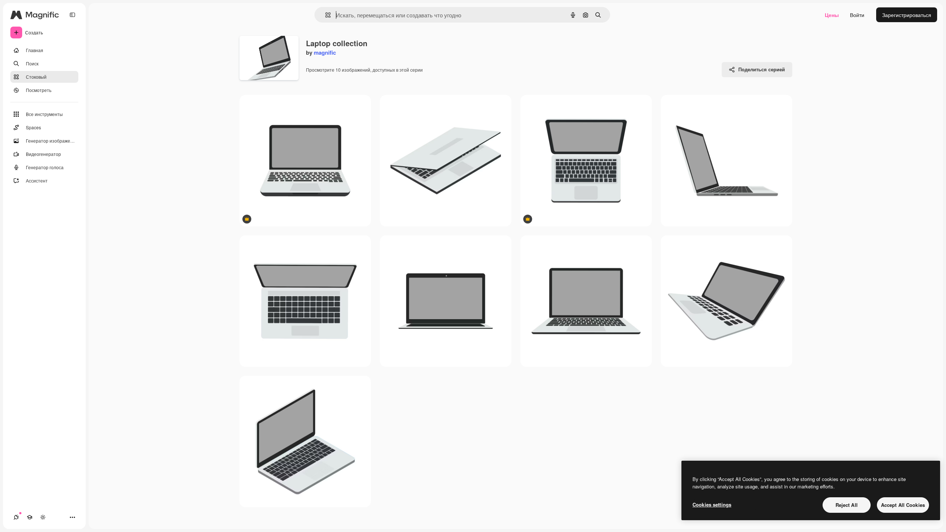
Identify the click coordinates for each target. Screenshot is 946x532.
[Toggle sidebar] (72, 15)
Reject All (847, 504)
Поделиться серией (761, 69)
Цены (832, 14)
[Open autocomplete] (325, 15)
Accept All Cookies (903, 504)
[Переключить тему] (43, 517)
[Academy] (29, 517)
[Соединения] (16, 517)
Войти (857, 14)
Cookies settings (712, 504)
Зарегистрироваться (906, 14)
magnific (325, 52)
